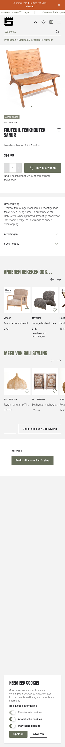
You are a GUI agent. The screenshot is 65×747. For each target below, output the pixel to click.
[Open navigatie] (59, 21)
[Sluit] (59, 5)
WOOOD (7, 318)
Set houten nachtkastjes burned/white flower (45, 404)
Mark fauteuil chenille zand (17, 323)
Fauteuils (47, 39)
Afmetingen (11, 234)
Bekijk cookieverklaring (23, 705)
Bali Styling (10, 399)
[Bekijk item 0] (31, 106)
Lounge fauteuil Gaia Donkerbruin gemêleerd (45, 323)
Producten (10, 39)
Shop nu (30, 6)
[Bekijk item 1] (33, 106)
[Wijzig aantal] (13, 168)
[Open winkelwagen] (51, 21)
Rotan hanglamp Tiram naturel (17, 404)
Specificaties (11, 243)
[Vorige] (52, 279)
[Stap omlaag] (7, 168)
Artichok (37, 318)
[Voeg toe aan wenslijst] (59, 130)
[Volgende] (59, 279)
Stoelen (35, 39)
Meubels (23, 39)
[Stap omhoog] (19, 168)
